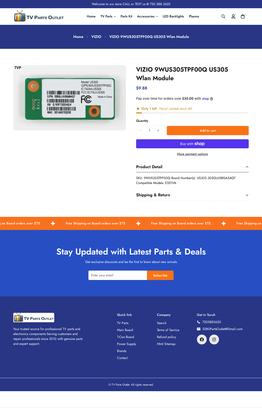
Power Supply (126, 344)
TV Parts (106, 16)
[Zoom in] (122, 74)
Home (91, 16)
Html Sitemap (166, 344)
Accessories (146, 16)
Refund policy (166, 337)
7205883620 (211, 322)
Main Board (125, 330)
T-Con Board (125, 337)
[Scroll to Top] (254, 385)
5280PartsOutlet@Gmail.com (222, 329)
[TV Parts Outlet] (38, 16)
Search (161, 323)
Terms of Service (168, 330)
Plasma (194, 16)
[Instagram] (214, 339)
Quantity (142, 120)
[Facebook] (202, 339)
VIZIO (96, 36)
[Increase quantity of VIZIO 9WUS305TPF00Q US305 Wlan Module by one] (158, 130)
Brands (121, 351)
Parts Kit (126, 16)
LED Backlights (173, 16)
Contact (122, 357)
